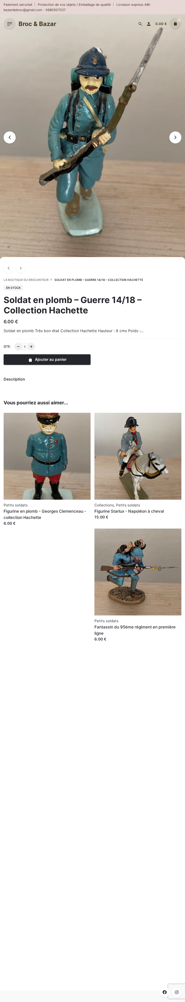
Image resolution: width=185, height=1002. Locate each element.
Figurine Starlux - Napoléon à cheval (129, 511)
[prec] (8, 268)
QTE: (7, 346)
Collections (104, 505)
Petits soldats (16, 505)
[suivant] (21, 268)
